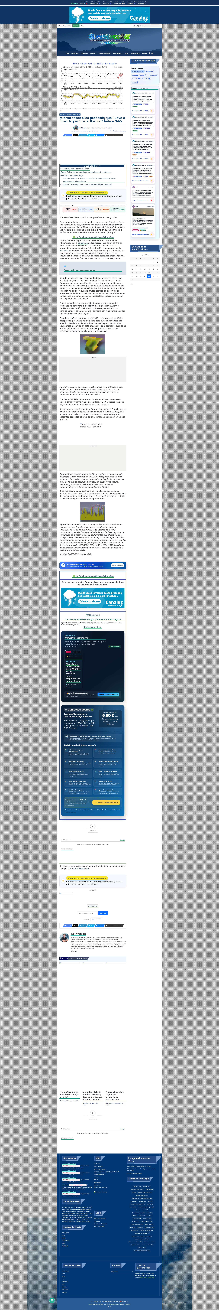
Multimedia (135, 53)
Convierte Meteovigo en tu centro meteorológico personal (86, 184)
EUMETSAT (65, 1246)
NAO (132, 1227)
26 (140, 276)
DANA (150, 1204)
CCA (150, 1201)
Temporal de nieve (147, 1244)
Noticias (84, 53)
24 (132, 276)
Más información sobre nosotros (81, 1221)
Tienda (96, 1179)
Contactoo (97, 1163)
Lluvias (135, 1221)
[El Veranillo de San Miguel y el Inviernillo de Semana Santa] (116, 1026)
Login (123, 839)
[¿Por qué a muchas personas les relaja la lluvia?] (69, 1026)
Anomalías (146, 1186)
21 (149, 272)
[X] (72, 951)
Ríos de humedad (149, 1242)
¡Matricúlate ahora (93, 627)
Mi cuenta (97, 1177)
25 (136, 276)
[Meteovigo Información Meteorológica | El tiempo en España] (109, 38)
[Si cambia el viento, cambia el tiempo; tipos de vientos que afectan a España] (93, 1026)
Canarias (142, 1201)
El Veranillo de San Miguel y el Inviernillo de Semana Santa (115, 1096)
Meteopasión (97, 1182)
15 (153, 269)
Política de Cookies (99, 1226)
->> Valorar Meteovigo (78, 868)
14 (149, 269)
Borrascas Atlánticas (142, 1195)
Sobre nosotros (98, 1166)
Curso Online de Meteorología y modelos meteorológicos (85, 172)
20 (145, 272)
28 (149, 276)
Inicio (67, 53)
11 (136, 269)
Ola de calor (149, 1227)
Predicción (74, 53)
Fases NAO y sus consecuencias (75, 169)
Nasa (63, 1284)
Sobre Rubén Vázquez (100, 1169)
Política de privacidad (100, 1218)
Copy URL (103, 913)
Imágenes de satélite (145, 1215)
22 (153, 272)
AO (134, 1192)
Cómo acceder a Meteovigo (134, 1173)
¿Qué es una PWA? (99, 1174)
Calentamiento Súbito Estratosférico (142, 1198)
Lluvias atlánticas (146, 1221)
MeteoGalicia (65, 1232)
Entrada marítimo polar (138, 1212)
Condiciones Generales (100, 1223)
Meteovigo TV (142, 3)
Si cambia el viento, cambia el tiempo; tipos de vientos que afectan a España (92, 1096)
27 (144, 276)
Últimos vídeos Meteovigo (71, 175)
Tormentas (142, 1247)
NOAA (63, 1243)
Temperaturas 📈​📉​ (119, 3)
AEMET (64, 1238)
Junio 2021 (147, 1218)
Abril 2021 (137, 1186)
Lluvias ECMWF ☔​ (95, 3)
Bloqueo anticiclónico (144, 1192)
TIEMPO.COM (65, 1240)
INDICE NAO (93, 906)
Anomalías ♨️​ (83, 3)
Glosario (144, 53)
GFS (135, 1215)
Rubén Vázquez (84, 128)
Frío (150, 1212)
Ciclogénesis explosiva (138, 1204)
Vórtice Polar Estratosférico (142, 1250)
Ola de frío (134, 1230)
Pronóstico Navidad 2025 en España (142, 1236)
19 (140, 272)
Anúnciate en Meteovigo (101, 1187)
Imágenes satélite (104, 53)
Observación (117, 53)
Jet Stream (137, 1218)
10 (132, 269)
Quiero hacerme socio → (108, 694)
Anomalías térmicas (137, 1189)
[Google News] (97, 919)
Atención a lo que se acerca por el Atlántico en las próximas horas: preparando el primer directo (89, 179)
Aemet (63, 1276)
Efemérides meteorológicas (146, 1207)
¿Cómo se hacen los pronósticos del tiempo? (106, 1171)
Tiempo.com (65, 1281)
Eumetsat (64, 1287)
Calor (134, 1201)
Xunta (63, 1235)
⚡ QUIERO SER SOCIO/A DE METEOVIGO (106, 802)
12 (140, 269)
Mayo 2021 (149, 1224)
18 (136, 272)
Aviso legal (97, 1221)
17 (132, 272)
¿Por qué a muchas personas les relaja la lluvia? (68, 1094)
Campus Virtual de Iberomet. (146, 1277)
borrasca (63, 250)
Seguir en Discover (117, 565)
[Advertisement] (92, 151)
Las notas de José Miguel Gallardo (74, 109)
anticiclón (83, 243)
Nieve (140, 1227)
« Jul (131, 284)
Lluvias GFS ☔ (131, 3)
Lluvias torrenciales (137, 1224)
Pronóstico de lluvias (146, 1230)
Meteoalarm (65, 1289)
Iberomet (64, 1292)
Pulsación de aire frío (135, 1242)
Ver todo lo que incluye (70, 812)
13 (144, 269)
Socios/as (96, 1185)
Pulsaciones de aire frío (142, 1239)
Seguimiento (135, 1244)
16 (157, 269)
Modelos (92, 53)
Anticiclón (149, 1189)
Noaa (63, 1279)
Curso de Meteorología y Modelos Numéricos (98, 941)
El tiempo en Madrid (142, 1210)
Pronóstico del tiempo (142, 1233)
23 (157, 272)
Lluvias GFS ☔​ (107, 3)
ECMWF (133, 1207)
